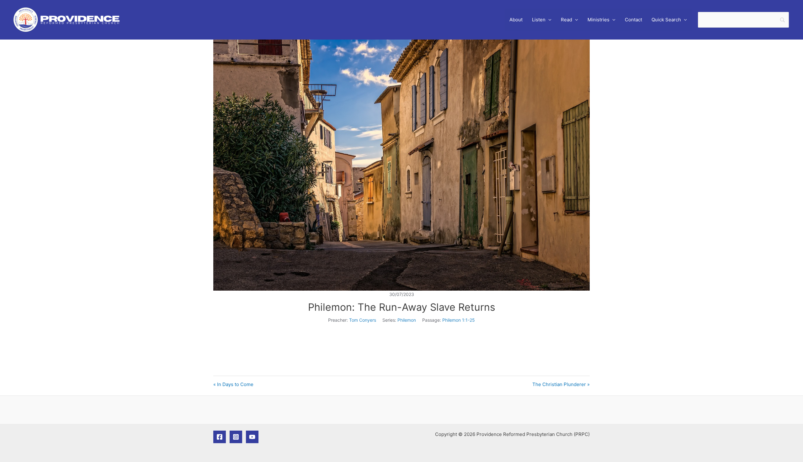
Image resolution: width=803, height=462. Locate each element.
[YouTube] (252, 437)
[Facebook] (219, 437)
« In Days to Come (233, 384)
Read (566, 20)
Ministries (598, 20)
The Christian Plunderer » (561, 384)
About (516, 20)
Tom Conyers (362, 320)
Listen (538, 20)
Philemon (406, 320)
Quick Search (666, 20)
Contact (633, 20)
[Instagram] (236, 437)
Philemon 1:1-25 (458, 320)
